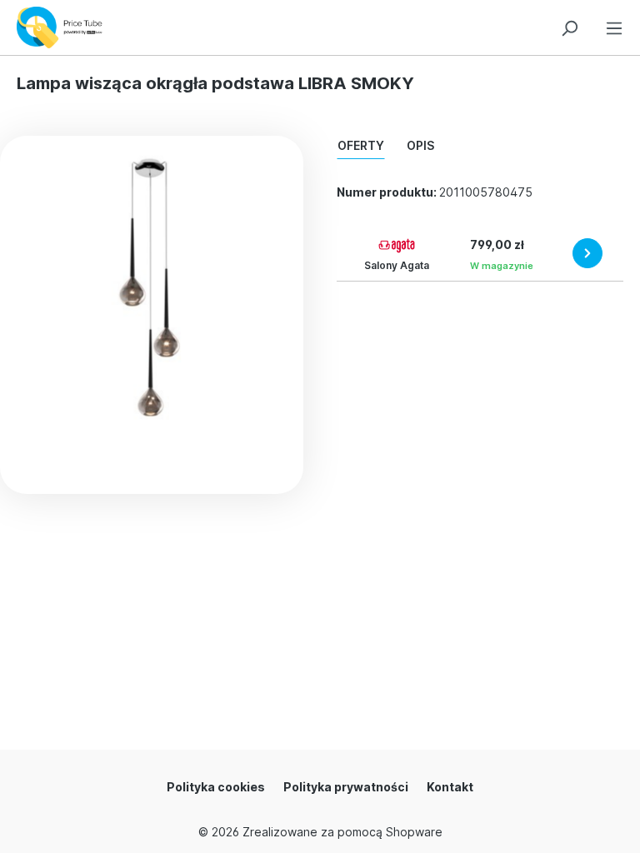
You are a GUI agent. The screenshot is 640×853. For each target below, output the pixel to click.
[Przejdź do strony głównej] (64, 27)
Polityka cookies (216, 787)
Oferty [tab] (361, 145)
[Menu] (614, 25)
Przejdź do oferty (587, 253)
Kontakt (450, 787)
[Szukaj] (569, 25)
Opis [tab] (420, 145)
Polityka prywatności (345, 787)
